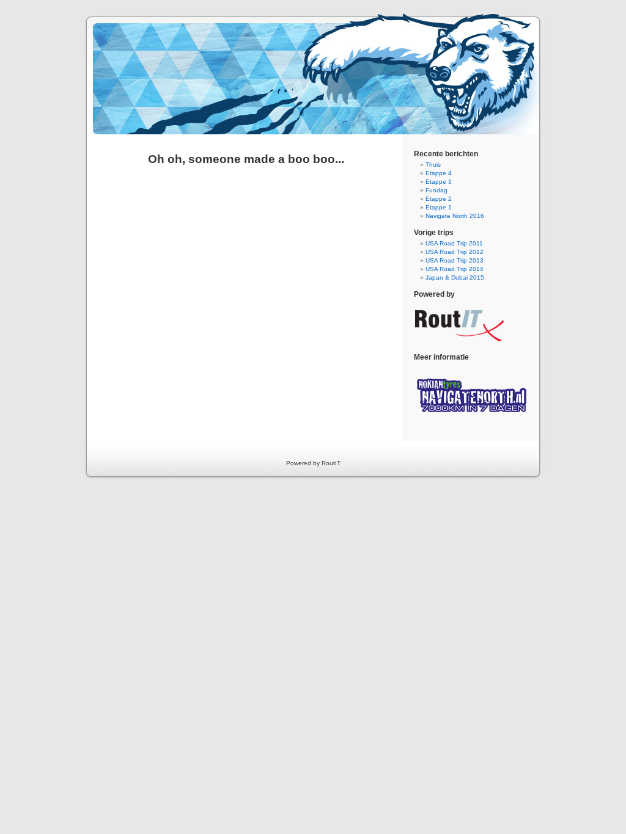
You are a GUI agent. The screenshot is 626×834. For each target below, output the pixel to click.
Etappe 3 (438, 181)
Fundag (436, 190)
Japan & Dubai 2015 (454, 277)
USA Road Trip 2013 (454, 260)
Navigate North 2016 (454, 215)
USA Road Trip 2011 (454, 243)
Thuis (433, 164)
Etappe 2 (438, 198)
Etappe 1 (438, 207)
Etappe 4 (438, 173)
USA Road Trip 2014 (454, 269)
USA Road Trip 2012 (454, 251)
